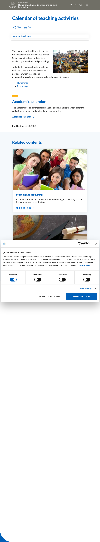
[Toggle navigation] (86, 4)
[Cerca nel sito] (80, 5)
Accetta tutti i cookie (81, 296)
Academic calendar (22, 36)
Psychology (22, 86)
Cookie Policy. (85, 265)
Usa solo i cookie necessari (49, 296)
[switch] (37, 279)
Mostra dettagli (86, 288)
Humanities (22, 83)
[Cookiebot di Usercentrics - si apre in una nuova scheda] (79, 244)
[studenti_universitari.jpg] (69, 62)
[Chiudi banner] (96, 244)
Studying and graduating (29, 195)
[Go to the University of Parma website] (13, 5)
